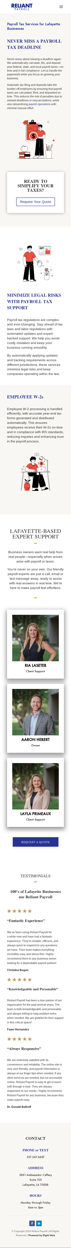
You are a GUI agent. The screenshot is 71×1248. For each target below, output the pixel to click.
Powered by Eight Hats (41, 1235)
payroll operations (39, 104)
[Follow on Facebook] (32, 1223)
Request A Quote (35, 842)
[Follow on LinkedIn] (39, 1223)
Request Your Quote (35, 202)
